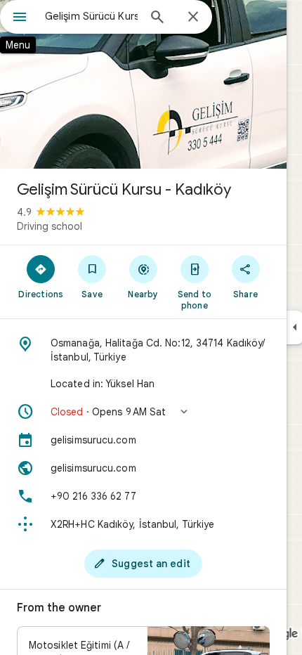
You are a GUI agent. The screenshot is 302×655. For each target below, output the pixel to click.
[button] (143, 412)
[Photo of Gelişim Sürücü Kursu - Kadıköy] (143, 84)
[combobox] (91, 16)
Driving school (49, 226)
